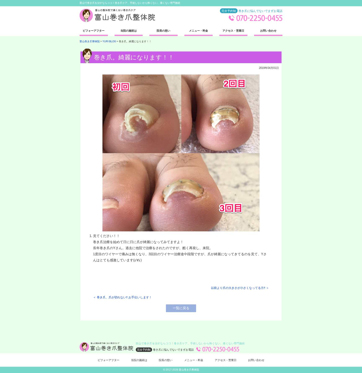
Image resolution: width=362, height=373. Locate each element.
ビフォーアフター (94, 30)
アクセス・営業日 (233, 30)
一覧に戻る (181, 308)
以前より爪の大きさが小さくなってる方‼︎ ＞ (240, 288)
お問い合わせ (268, 30)
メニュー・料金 (198, 30)
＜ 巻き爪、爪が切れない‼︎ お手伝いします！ (122, 297)
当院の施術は (128, 30)
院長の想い (163, 30)
